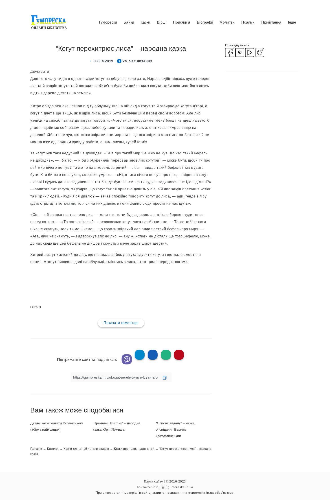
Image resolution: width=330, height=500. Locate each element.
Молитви (227, 22)
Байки (129, 22)
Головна (36, 448)
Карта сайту (153, 481)
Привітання (271, 22)
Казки (145, 22)
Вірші (162, 22)
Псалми (248, 22)
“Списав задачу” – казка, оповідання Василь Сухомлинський (175, 429)
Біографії (205, 22)
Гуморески (108, 22)
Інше (292, 22)
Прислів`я (181, 22)
